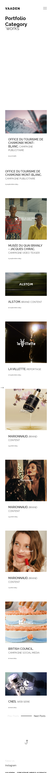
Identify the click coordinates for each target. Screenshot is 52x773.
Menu (45, 8)
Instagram (10, 765)
